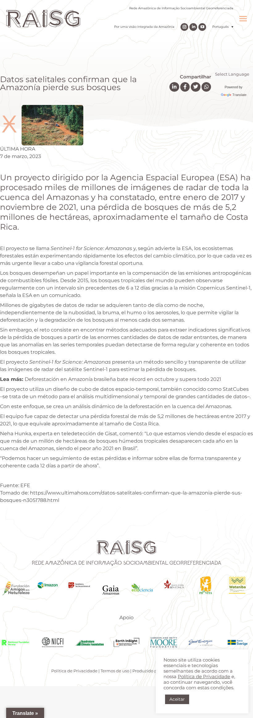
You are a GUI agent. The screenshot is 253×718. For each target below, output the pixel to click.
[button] (222, 27)
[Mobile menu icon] (243, 18)
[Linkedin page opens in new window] (193, 27)
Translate (239, 95)
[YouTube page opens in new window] (202, 27)
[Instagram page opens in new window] (184, 27)
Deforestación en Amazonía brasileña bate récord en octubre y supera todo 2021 (123, 379)
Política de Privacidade (74, 670)
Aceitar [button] (177, 699)
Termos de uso (115, 670)
